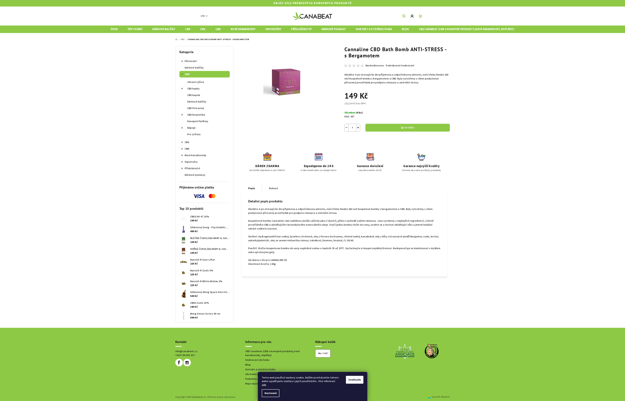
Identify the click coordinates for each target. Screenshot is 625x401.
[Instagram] (187, 362)
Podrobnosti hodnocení (400, 65)
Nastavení (271, 393)
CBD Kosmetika (196, 115)
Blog (248, 365)
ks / (323, 353)
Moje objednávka (255, 383)
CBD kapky (193, 88)
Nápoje (191, 128)
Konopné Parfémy (197, 121)
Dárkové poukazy (195, 175)
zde (264, 385)
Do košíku (409, 127)
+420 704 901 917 (185, 355)
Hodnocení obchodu (257, 360)
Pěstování (191, 61)
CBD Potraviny (195, 108)
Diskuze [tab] (273, 188)
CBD (187, 74)
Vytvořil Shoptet (441, 397)
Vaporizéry (191, 162)
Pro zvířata (194, 134)
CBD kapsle (193, 95)
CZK (203, 16)
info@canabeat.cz (186, 351)
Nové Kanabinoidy (195, 155)
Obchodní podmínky (257, 374)
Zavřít (362, 139)
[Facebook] (179, 362)
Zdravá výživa (195, 82)
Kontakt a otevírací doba (260, 369)
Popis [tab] (251, 188)
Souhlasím (354, 380)
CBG (187, 142)
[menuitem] (114, 29)
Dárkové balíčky (194, 67)
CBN (187, 149)
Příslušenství (192, 168)
